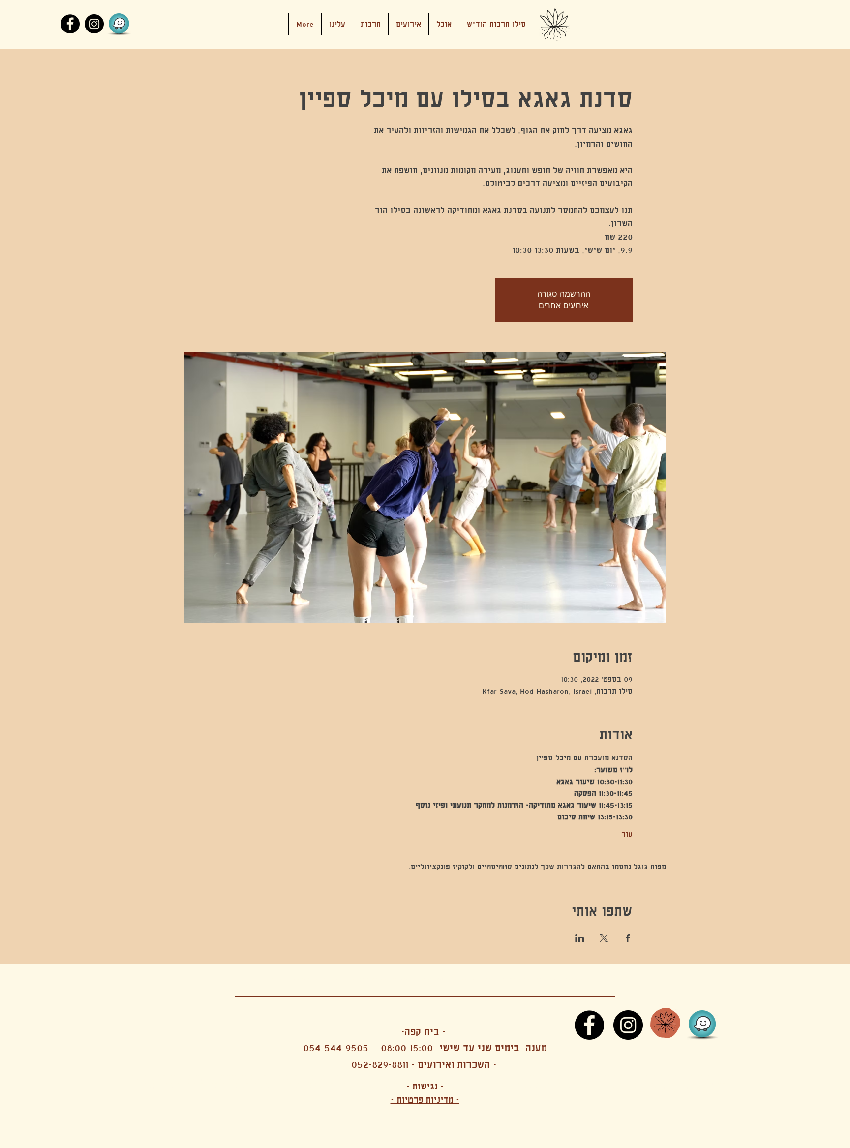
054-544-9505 (335, 1048)
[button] (408, 24)
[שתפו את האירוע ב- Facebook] (628, 938)
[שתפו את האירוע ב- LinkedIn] (579, 938)
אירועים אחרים (563, 305)
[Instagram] (94, 23)
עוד (627, 834)
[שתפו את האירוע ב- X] (603, 938)
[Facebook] (70, 23)
